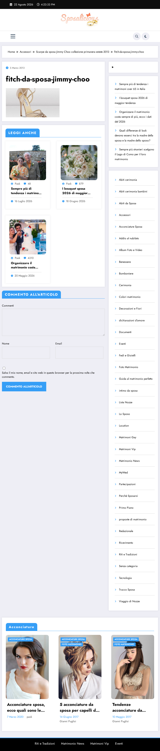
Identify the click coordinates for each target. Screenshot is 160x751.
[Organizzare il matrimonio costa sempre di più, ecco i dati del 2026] (27, 237)
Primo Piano (126, 508)
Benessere (125, 262)
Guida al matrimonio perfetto (136, 379)
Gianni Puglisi (16, 721)
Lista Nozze (125, 402)
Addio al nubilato (129, 238)
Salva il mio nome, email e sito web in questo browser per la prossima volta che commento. (48, 375)
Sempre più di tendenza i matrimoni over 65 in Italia (26, 191)
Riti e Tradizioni (128, 554)
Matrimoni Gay (127, 437)
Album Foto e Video (130, 250)
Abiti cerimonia (128, 180)
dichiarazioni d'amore (132, 320)
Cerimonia (125, 285)
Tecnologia (125, 578)
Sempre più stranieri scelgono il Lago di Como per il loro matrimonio (134, 154)
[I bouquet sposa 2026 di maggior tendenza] (79, 162)
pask (17, 184)
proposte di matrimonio (133, 519)
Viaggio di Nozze (129, 601)
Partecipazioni (127, 484)
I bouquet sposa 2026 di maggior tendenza (75, 191)
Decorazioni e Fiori (130, 308)
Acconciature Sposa (130, 227)
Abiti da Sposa (127, 203)
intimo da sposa (128, 391)
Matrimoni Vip (127, 449)
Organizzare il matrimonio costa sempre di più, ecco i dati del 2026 (26, 265)
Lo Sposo (124, 414)
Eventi (122, 344)
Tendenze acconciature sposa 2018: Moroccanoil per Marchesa (131, 707)
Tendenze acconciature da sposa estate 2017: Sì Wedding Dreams (80, 707)
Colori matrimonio (129, 297)
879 (81, 184)
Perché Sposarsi (128, 496)
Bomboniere (126, 273)
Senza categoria (128, 566)
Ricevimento (126, 543)
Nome (5, 343)
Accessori (125, 215)
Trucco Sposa (127, 590)
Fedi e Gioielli (127, 355)
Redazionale (126, 531)
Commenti (8, 306)
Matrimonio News (129, 461)
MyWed (123, 472)
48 (29, 184)
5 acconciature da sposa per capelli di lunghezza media (26, 707)
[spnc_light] (145, 36)
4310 (31, 258)
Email (58, 343)
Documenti (125, 332)
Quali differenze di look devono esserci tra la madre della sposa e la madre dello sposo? (134, 135)
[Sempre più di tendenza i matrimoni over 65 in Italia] (27, 162)
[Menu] (13, 36)
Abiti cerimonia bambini (133, 191)
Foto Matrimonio (128, 367)
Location (124, 426)
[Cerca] (137, 36)
